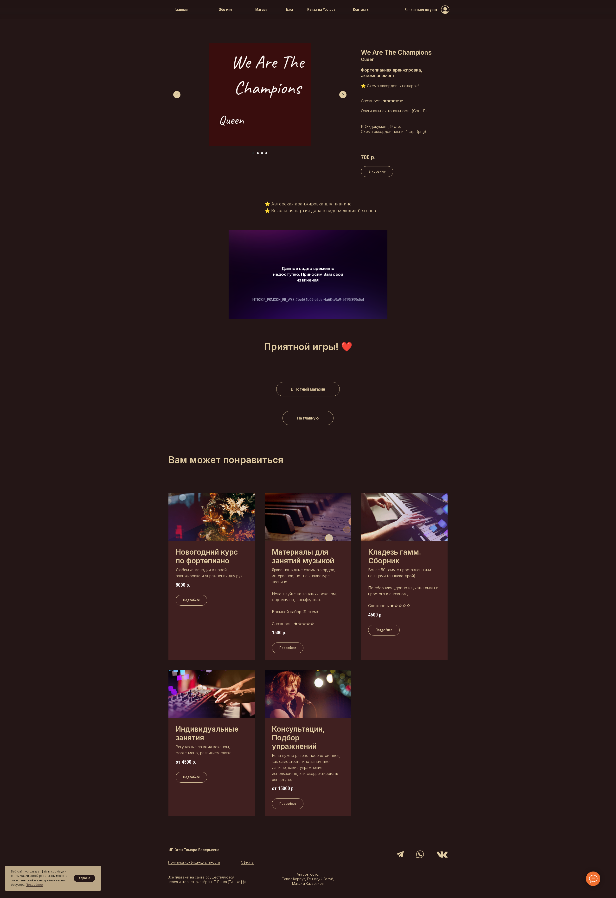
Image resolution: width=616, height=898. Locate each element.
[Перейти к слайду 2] (258, 153)
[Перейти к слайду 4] (266, 153)
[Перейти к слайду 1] (253, 153)
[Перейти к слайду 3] (262, 153)
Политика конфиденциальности (194, 862)
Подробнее (34, 884)
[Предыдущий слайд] (176, 94)
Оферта (247, 862)
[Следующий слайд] (342, 94)
